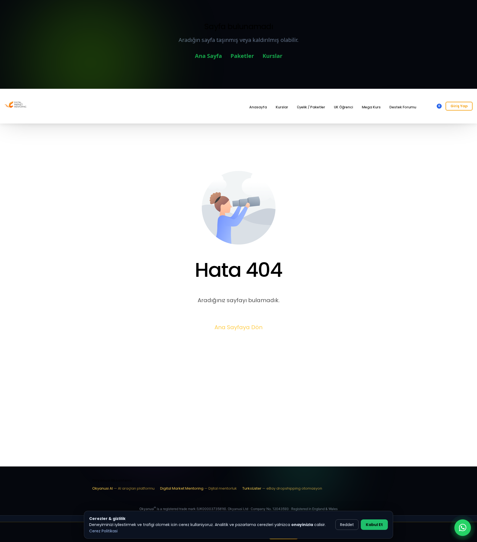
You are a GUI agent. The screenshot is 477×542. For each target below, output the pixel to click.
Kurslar (272, 56)
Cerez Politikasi (103, 531)
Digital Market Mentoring (198, 488)
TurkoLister (282, 488)
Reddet (347, 524)
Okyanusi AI (123, 488)
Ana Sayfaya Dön (238, 327)
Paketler (242, 56)
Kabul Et (374, 524)
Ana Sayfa (208, 56)
